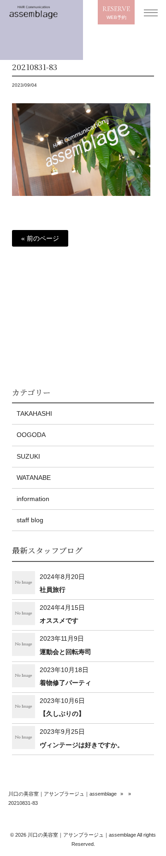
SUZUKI (28, 456)
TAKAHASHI (34, 413)
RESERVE (116, 12)
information (33, 498)
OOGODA (31, 434)
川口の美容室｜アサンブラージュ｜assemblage (62, 794)
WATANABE (34, 477)
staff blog (30, 520)
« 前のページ (40, 238)
